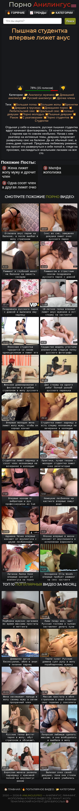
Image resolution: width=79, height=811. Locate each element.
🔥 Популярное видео (38, 789)
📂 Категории (62, 12)
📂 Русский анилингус (37, 98)
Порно (39, 4)
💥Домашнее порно (54, 107)
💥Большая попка (25, 104)
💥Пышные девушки (58, 114)
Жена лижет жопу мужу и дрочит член (19, 172)
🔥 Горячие (16, 12)
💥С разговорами (30, 117)
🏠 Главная (12, 789)
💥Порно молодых (31, 114)
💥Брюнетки (70, 104)
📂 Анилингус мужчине (39, 94)
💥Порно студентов (56, 117)
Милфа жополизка (52, 170)
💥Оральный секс (47, 111)
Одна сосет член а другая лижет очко (19, 185)
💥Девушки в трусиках (26, 107)
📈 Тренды (38, 12)
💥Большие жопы (49, 104)
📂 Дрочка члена (64, 98)
